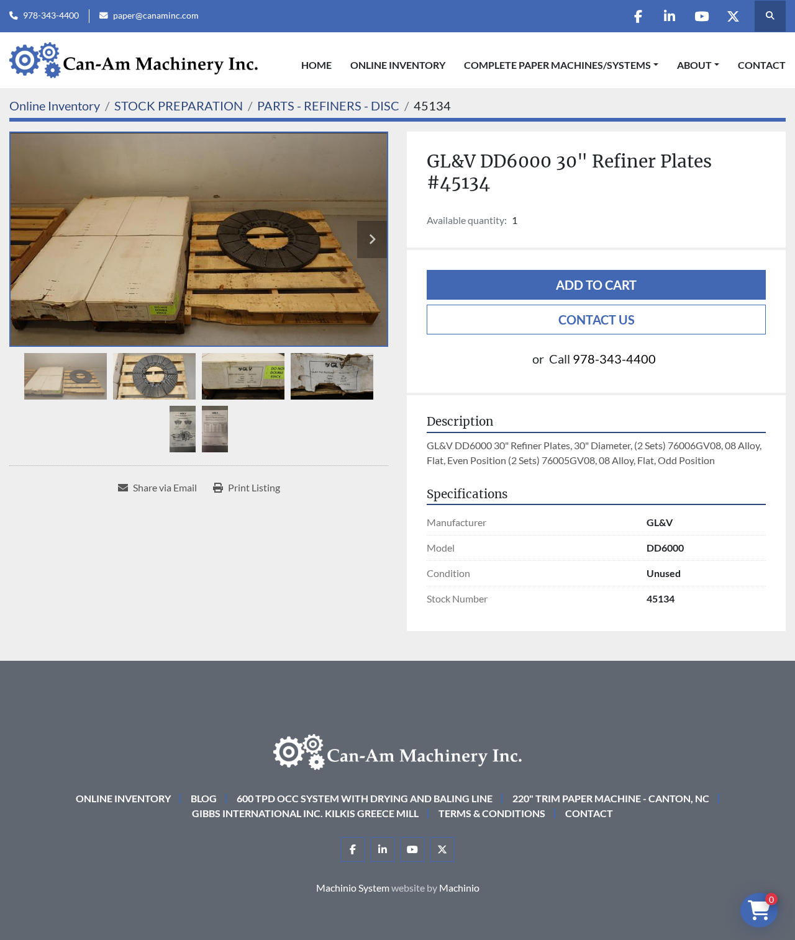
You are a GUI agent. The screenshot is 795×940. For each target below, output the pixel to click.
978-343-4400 (51, 15)
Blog (204, 798)
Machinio (459, 887)
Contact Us (596, 319)
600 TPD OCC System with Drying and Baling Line (365, 798)
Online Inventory (397, 65)
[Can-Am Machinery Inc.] (397, 750)
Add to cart (596, 284)
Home (316, 65)
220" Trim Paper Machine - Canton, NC (610, 798)
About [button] (694, 65)
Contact (762, 65)
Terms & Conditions (491, 813)
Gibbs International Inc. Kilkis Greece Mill (305, 813)
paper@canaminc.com (156, 15)
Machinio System (352, 887)
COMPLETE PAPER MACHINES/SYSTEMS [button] (557, 65)
